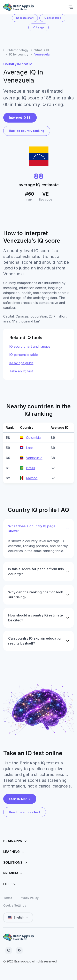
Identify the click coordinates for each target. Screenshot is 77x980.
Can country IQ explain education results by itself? (35, 640)
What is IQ (41, 50)
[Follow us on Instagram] (8, 950)
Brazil (30, 468)
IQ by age (38, 27)
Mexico (31, 478)
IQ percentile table (23, 355)
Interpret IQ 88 (20, 117)
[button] (38, 841)
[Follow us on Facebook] (19, 950)
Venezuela (34, 458)
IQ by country (18, 54)
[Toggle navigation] (71, 7)
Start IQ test (18, 799)
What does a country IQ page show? (31, 528)
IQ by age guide (21, 363)
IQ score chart (24, 17)
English (19, 917)
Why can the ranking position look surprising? (35, 594)
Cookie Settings (14, 905)
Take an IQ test (21, 371)
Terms (7, 898)
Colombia (33, 438)
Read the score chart (24, 812)
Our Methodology (15, 50)
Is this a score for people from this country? (36, 571)
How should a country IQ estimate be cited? (35, 617)
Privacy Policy (29, 898)
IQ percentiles (52, 17)
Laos (29, 448)
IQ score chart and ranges (29, 346)
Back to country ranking (26, 130)
